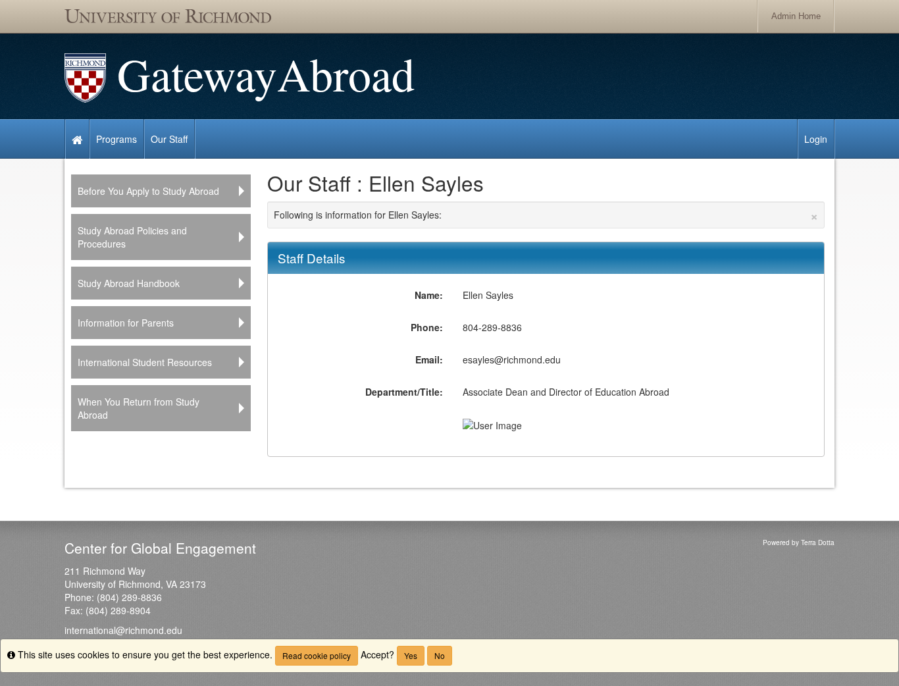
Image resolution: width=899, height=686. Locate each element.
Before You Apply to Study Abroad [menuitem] (148, 191)
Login (815, 138)
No (439, 655)
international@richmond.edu (123, 630)
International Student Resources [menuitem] (145, 362)
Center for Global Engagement (160, 548)
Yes (410, 655)
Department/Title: (404, 391)
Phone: (427, 327)
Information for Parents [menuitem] (126, 322)
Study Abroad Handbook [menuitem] (129, 283)
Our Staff (169, 138)
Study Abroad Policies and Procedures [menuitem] (132, 237)
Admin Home (796, 16)
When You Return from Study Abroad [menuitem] (138, 408)
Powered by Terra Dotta (799, 542)
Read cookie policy (316, 655)
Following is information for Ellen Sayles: (546, 214)
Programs (116, 138)
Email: (429, 359)
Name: (429, 295)
